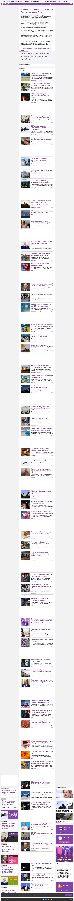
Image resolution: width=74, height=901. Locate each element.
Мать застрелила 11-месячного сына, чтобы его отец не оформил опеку (41, 532)
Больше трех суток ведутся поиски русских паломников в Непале (40, 336)
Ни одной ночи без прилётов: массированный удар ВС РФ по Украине (64, 859)
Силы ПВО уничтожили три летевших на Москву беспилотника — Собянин (41, 171)
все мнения (15, 807)
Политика (11, 856)
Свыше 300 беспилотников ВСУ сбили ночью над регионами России (41, 201)
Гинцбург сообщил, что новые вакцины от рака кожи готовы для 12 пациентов (42, 429)
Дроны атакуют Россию (16, 1)
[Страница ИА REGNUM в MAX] (43, 899)
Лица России (42, 4)
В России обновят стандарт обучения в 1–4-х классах (42, 630)
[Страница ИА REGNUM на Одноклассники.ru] (48, 899)
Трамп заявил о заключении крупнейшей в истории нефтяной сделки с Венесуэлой (42, 620)
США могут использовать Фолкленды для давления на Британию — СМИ (42, 212)
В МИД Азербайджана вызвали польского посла (42, 834)
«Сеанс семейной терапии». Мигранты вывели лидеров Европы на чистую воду (9, 892)
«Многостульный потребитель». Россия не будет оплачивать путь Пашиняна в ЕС (8, 848)
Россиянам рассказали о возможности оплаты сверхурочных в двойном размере (42, 512)
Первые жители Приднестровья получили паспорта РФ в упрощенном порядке (42, 721)
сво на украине (61, 846)
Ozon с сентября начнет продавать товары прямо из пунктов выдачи (42, 874)
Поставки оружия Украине (50, 1)
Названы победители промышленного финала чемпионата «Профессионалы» (35, 58)
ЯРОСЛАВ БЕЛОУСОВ (5, 807)
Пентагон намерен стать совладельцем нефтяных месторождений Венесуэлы (41, 701)
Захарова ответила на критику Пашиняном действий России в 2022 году (42, 823)
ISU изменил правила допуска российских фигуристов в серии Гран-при (42, 793)
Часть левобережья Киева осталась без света (41, 864)
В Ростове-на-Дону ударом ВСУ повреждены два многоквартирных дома (41, 419)
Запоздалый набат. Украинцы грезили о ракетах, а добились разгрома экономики (7, 870)
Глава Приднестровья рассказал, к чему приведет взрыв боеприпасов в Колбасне (42, 681)
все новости (4, 795)
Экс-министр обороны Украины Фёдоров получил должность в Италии (42, 575)
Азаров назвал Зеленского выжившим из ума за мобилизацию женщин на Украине (42, 325)
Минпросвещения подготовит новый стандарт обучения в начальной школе (13, 839)
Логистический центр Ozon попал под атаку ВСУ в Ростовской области (41, 305)
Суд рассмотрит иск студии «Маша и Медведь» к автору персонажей (40, 449)
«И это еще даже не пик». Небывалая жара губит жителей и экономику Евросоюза (9, 826)
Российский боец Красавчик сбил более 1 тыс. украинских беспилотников (42, 386)
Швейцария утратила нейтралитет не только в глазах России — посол (40, 254)
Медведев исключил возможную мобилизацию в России (39, 885)
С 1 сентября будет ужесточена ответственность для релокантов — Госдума (35, 53)
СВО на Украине (26, 1)
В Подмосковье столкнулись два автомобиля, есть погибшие (39, 599)
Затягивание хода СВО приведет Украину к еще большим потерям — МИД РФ (42, 844)
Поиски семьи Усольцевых (37, 1)
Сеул (22, 15)
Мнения (31, 4)
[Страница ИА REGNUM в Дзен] (51, 899)
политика (5, 821)
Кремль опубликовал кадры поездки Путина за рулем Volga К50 (40, 803)
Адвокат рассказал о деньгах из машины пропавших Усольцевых (41, 502)
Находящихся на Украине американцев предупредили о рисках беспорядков (41, 671)
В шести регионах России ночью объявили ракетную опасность (42, 376)
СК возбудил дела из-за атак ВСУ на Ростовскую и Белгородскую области (40, 84)
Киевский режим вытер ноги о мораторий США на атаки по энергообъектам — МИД (13, 860)
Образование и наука (12, 834)
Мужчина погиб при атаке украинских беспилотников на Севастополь (9, 792)
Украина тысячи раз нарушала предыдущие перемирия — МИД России (42, 346)
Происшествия (12, 877)
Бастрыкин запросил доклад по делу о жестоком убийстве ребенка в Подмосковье (13, 882)
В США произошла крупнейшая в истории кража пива (42, 640)
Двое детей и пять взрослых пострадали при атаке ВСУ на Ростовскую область (41, 366)
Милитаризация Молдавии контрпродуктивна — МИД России (40, 543)
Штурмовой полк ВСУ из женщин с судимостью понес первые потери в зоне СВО (41, 586)
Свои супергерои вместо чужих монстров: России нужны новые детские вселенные (8, 803)
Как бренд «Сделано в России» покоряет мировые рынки (31, 59)
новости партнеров (25, 64)
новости (22, 68)
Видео (36, 4)
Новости (20, 4)
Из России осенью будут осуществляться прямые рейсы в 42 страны (41, 460)
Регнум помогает (52, 4)
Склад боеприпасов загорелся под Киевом (42, 751)
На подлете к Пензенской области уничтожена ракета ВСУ (40, 264)
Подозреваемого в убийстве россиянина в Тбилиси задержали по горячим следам (42, 138)
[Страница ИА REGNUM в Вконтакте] (46, 899)
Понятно (68, 895)
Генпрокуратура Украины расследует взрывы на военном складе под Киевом (41, 470)
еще (71, 879)
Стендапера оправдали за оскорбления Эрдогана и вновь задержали (41, 711)
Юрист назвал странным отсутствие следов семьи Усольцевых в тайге (34, 56)
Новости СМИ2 (22, 66)
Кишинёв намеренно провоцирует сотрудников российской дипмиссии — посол (41, 408)
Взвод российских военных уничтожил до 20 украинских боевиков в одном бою (42, 762)
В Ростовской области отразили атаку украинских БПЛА (41, 492)
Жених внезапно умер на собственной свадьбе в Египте (41, 660)
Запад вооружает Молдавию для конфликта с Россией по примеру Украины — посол (40, 554)
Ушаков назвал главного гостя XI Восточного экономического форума (40, 222)
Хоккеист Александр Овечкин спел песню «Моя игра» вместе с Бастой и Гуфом (42, 742)
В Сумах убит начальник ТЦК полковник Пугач (41, 295)
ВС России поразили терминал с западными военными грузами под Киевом (40, 95)
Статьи (26, 4)
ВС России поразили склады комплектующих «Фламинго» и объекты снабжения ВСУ (13, 814)
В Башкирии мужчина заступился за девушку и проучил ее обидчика (40, 783)
